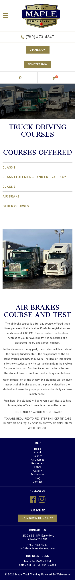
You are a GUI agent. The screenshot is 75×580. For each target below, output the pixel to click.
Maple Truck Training (27, 575)
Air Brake (11, 197)
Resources (37, 463)
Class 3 (9, 187)
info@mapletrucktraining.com (37, 548)
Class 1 (9, 168)
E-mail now (37, 50)
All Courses (37, 460)
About (37, 452)
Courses (37, 456)
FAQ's (37, 467)
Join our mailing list (37, 518)
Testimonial (37, 474)
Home (37, 449)
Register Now (37, 64)
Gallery (37, 471)
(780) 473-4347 (40, 37)
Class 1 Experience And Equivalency (34, 177)
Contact (37, 482)
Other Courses (16, 206)
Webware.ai (63, 575)
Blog (37, 478)
